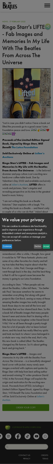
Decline (38, 246)
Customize (7, 246)
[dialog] (26, 232)
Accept (46, 246)
